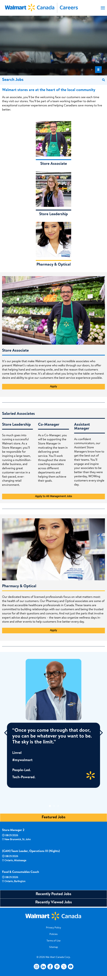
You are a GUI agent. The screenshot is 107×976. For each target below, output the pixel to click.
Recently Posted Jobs (53, 894)
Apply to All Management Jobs (53, 496)
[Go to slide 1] (49, 805)
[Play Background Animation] (92, 69)
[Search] (103, 80)
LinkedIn (43, 966)
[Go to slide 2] (53, 805)
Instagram (36, 966)
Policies (53, 934)
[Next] (101, 733)
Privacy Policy (53, 928)
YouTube (70, 966)
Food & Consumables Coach (20, 872)
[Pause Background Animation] (98, 69)
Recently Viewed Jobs (53, 902)
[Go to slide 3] (57, 805)
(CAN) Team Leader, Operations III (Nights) (31, 851)
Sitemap (53, 947)
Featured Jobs (53, 817)
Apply (53, 386)
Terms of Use (53, 941)
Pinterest (57, 966)
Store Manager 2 (13, 830)
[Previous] (5, 733)
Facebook (49, 966)
